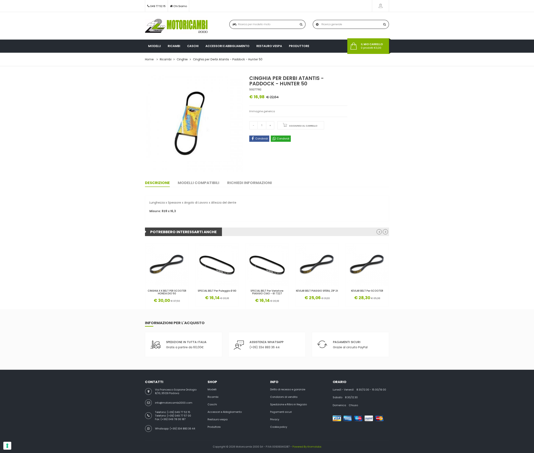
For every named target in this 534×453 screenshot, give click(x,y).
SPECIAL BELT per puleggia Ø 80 (217, 290)
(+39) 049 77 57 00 (179, 415)
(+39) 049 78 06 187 (173, 419)
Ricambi (174, 46)
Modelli (154, 46)
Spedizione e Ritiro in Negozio (288, 404)
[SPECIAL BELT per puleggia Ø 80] (217, 265)
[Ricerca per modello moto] (301, 24)
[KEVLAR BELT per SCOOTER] (367, 265)
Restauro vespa (269, 46)
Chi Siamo (180, 6)
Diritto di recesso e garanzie (287, 389)
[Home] (176, 25)
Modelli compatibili (198, 182)
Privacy (274, 419)
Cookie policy (278, 427)
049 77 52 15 (158, 6)
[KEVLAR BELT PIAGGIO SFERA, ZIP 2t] (317, 265)
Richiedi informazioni (249, 182)
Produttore (299, 46)
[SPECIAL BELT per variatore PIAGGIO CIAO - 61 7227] (267, 265)
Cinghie (182, 59)
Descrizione (157, 182)
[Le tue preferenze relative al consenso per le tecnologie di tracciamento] (7, 446)
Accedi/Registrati (380, 6)
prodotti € (372, 46)
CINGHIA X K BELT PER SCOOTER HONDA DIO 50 (167, 292)
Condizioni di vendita (283, 397)
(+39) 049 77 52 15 (178, 412)
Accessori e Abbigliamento (227, 46)
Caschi (193, 46)
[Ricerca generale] (384, 24)
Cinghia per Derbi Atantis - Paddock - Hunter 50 (227, 59)
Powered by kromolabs (306, 446)
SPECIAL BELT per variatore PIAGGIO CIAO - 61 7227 (267, 292)
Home (149, 59)
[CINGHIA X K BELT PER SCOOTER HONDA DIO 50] (167, 265)
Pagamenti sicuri (281, 412)
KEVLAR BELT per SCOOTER (367, 290)
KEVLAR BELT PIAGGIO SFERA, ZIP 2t (317, 290)
